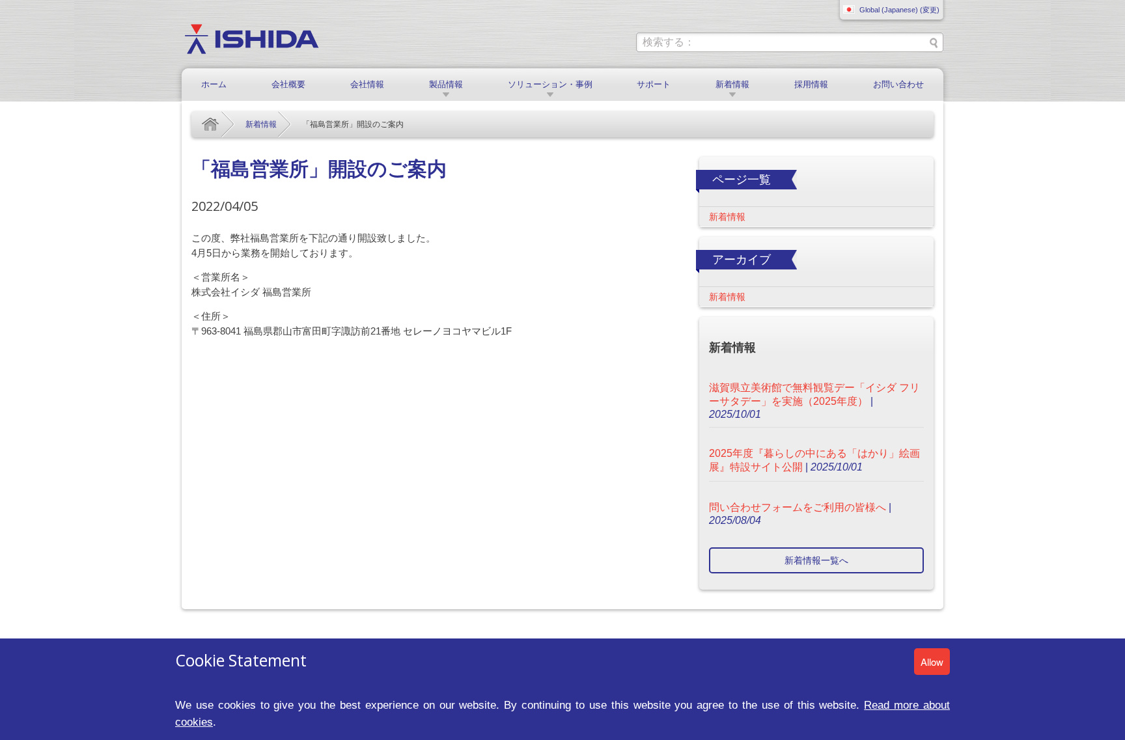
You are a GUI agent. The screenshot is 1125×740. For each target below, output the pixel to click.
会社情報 (367, 84)
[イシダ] (252, 38)
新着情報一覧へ (816, 560)
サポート (654, 84)
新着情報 (732, 84)
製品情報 (446, 84)
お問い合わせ (898, 84)
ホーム (214, 84)
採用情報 (811, 84)
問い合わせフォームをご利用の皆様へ (797, 507)
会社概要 (288, 84)
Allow (932, 661)
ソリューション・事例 (550, 84)
